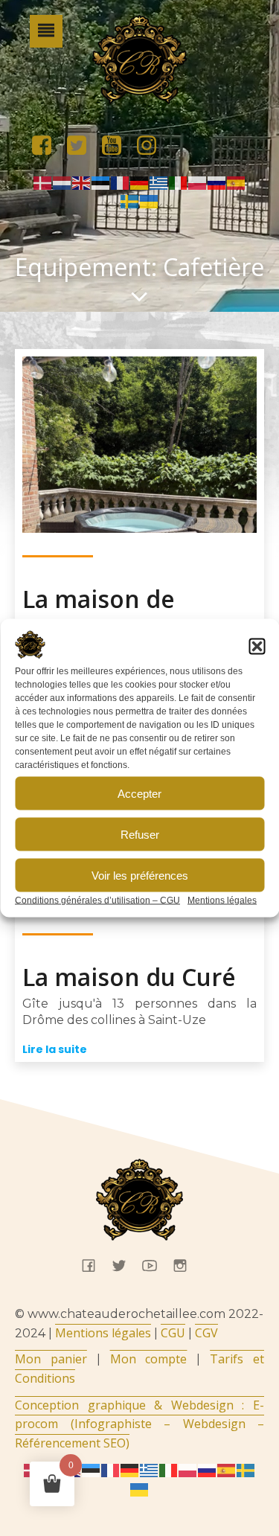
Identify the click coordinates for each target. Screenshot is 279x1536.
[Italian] (178, 181)
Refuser (140, 834)
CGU (173, 1333)
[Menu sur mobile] (46, 31)
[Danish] (43, 181)
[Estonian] (101, 181)
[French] (120, 181)
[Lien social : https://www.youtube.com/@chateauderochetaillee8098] (117, 146)
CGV (206, 1333)
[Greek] (159, 181)
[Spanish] (236, 181)
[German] (140, 181)
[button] (256, 646)
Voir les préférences (140, 874)
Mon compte (148, 1359)
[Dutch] (62, 181)
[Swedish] (130, 201)
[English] (82, 181)
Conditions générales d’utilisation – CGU (97, 900)
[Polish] (198, 181)
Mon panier (51, 1359)
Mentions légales (222, 900)
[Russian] (217, 181)
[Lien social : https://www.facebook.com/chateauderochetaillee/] (47, 146)
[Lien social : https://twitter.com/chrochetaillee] (82, 146)
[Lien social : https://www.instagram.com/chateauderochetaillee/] (152, 146)
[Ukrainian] (149, 201)
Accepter (139, 793)
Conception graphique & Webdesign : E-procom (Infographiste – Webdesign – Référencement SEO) (139, 1424)
